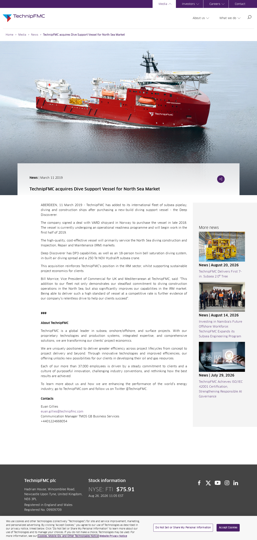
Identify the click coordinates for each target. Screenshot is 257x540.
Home (9, 35)
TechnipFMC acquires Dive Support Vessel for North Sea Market (84, 35)
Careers (214, 4)
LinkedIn (235, 482)
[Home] (24, 14)
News (34, 35)
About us (199, 18)
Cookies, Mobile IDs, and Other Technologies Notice (68, 536)
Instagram (227, 482)
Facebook (199, 482)
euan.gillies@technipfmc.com (62, 411)
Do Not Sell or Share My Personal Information (183, 527)
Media (163, 4)
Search (249, 17)
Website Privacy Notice (113, 536)
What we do (227, 18)
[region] (128, 528)
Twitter (208, 482)
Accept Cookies (228, 527)
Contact (240, 4)
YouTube (218, 482)
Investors (188, 4)
